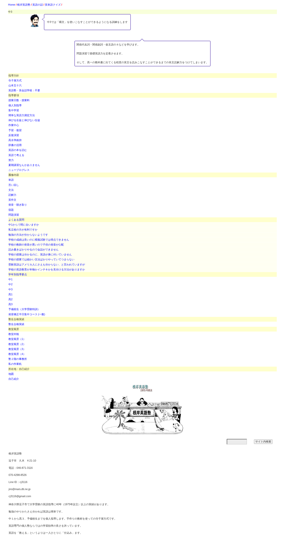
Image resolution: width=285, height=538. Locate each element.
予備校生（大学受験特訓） (24, 309)
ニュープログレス (19, 170)
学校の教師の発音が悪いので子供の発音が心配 (36, 244)
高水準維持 (15, 140)
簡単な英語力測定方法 (21, 115)
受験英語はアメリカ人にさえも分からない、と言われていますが (46, 264)
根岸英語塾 (23, 4)
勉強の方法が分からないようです (28, 234)
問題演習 (13, 214)
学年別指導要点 (17, 274)
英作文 (12, 199)
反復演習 (13, 135)
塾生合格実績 (16, 324)
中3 (10, 289)
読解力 (12, 194)
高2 (10, 299)
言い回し (13, 185)
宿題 (11, 209)
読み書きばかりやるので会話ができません (33, 249)
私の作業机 (15, 364)
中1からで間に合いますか (23, 224)
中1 (10, 279)
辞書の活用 (15, 145)
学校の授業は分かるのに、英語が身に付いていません (40, 254)
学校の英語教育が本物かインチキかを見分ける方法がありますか (46, 269)
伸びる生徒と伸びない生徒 (24, 120)
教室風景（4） (17, 354)
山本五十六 (15, 85)
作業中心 (13, 125)
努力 (11, 160)
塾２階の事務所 (17, 359)
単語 (11, 179)
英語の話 (37, 4)
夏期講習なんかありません (24, 165)
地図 (11, 374)
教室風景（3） (17, 349)
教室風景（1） (17, 339)
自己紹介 (13, 379)
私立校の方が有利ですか (22, 229)
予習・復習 (15, 130)
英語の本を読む (17, 150)
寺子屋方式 (15, 80)
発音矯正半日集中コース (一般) (26, 314)
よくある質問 (16, 219)
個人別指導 (15, 105)
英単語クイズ (53, 4)
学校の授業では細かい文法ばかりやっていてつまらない (41, 259)
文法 (11, 190)
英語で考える (16, 155)
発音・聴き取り (17, 204)
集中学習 (13, 110)
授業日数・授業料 (19, 100)
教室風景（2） (17, 344)
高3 (10, 304)
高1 (10, 294)
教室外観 (13, 334)
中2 (10, 284)
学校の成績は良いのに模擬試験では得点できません (38, 239)
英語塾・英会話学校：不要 (24, 90)
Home (11, 4)
